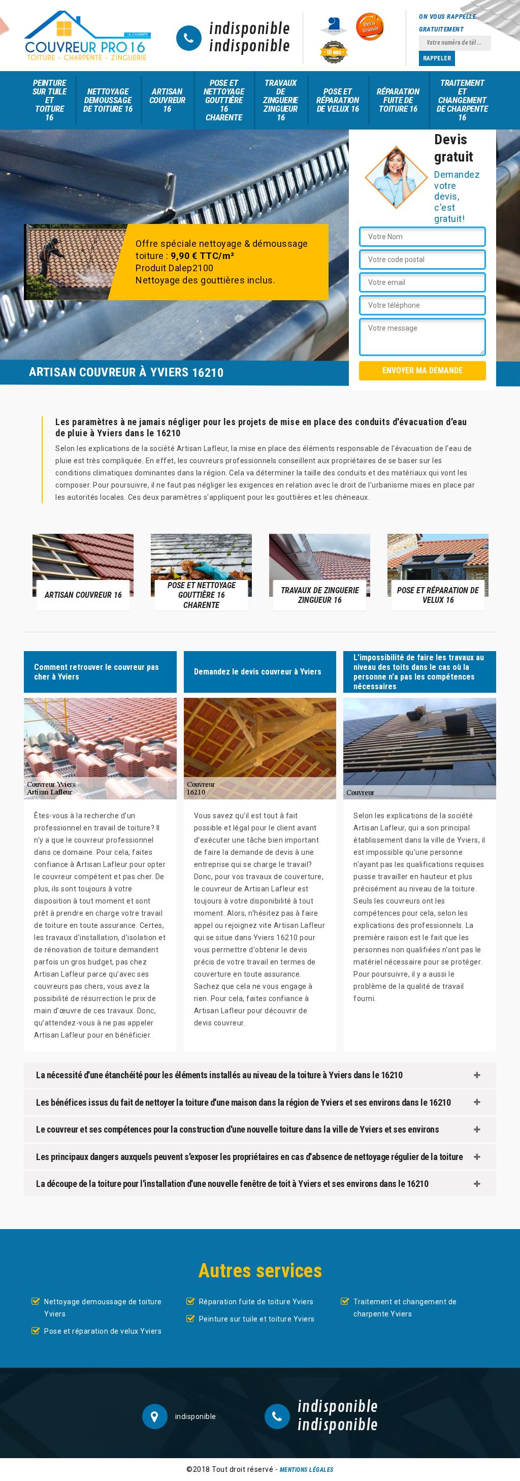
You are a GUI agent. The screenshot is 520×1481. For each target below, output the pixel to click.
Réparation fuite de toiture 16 (398, 100)
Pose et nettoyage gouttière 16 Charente (224, 100)
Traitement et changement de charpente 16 (462, 100)
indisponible (249, 29)
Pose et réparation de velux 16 (337, 100)
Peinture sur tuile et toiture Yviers (257, 1319)
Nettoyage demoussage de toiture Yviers (103, 1308)
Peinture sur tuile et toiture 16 (49, 100)
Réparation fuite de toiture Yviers (256, 1302)
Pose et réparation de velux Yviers (102, 1331)
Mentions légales (307, 1469)
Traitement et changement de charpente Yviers (405, 1308)
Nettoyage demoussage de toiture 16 (107, 100)
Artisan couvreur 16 (167, 100)
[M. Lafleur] (87, 36)
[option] (83, 571)
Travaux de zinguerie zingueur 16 (280, 100)
